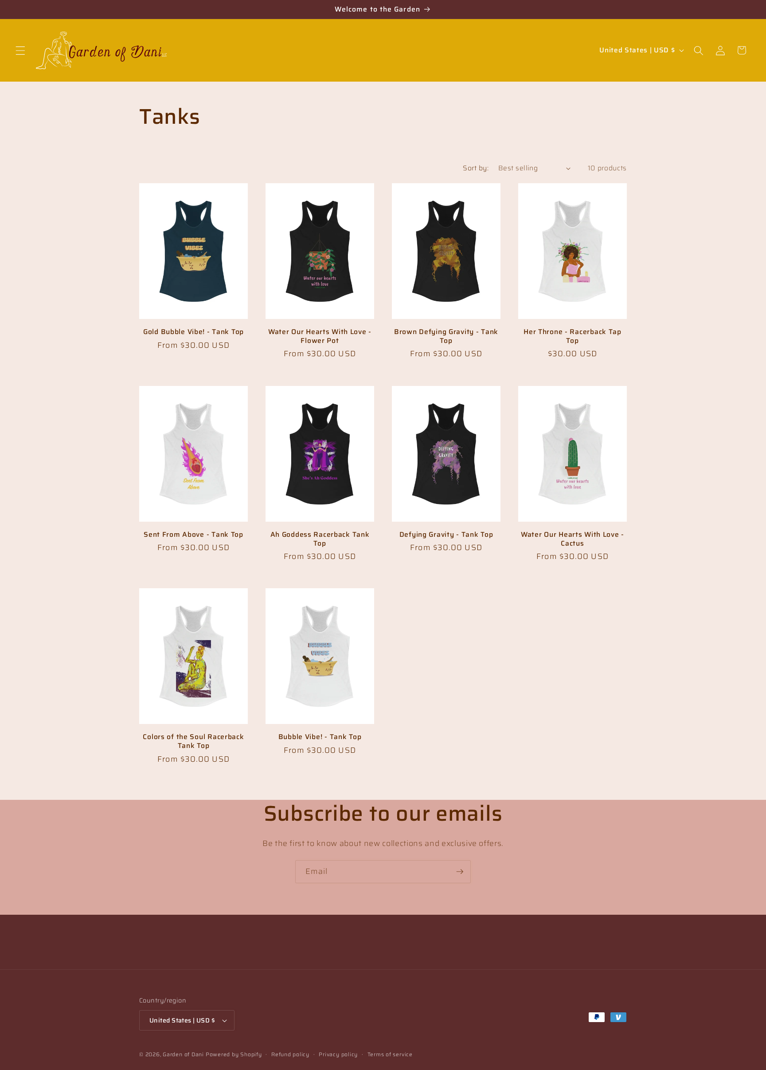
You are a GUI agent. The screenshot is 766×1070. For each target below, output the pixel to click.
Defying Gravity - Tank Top (446, 534)
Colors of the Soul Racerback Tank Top (193, 741)
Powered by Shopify (234, 1054)
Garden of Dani (183, 1054)
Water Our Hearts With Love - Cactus (572, 539)
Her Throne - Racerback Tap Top (572, 336)
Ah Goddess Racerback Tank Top (320, 539)
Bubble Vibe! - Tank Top (320, 736)
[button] (20, 50)
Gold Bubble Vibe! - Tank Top (193, 331)
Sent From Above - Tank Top (193, 534)
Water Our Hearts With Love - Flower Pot (319, 336)
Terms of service (390, 1054)
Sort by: (476, 168)
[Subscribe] (459, 871)
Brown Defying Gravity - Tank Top (446, 336)
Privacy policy (338, 1054)
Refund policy (290, 1054)
